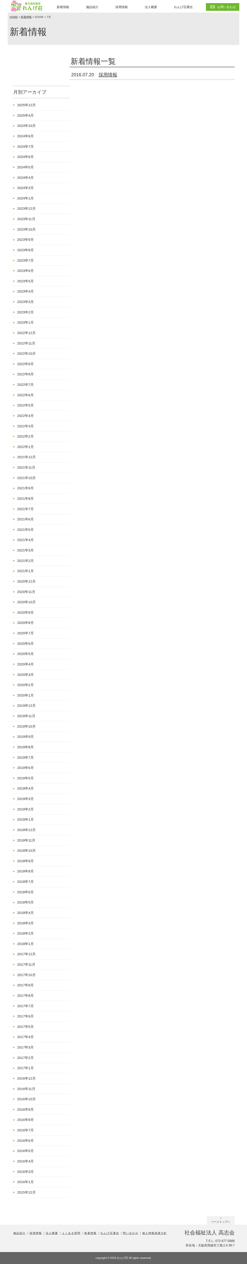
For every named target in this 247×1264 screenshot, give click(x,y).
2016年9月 (25, 1109)
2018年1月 (25, 944)
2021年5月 (25, 530)
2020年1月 (25, 695)
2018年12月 (26, 830)
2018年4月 (25, 913)
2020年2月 (25, 685)
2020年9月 (25, 612)
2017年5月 (25, 1027)
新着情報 (63, 7)
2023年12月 (26, 208)
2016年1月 (25, 1182)
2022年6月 (25, 395)
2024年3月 (25, 188)
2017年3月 (25, 1047)
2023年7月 (25, 260)
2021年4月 (25, 540)
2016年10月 (26, 1099)
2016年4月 (25, 1161)
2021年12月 (26, 457)
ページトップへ (220, 1221)
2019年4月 (25, 788)
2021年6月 (25, 519)
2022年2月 (25, 436)
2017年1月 (25, 1068)
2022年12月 (26, 333)
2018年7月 (25, 882)
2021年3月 (25, 550)
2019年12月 (26, 705)
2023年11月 (26, 219)
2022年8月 (25, 374)
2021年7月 (25, 509)
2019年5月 (25, 778)
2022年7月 (25, 385)
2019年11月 (26, 716)
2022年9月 (25, 364)
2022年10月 (26, 353)
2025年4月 (25, 115)
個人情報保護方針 (154, 1233)
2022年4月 (25, 416)
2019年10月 (26, 726)
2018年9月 (25, 861)
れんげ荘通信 (183, 7)
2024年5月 (25, 167)
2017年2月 (25, 1058)
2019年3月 (25, 799)
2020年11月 (26, 592)
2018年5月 (25, 902)
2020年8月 (25, 623)
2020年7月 (25, 633)
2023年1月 (25, 322)
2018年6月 (25, 892)
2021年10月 (26, 478)
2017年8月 (25, 995)
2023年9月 (25, 240)
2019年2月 (25, 809)
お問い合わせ (226, 7)
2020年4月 (25, 664)
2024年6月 (25, 157)
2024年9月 (25, 136)
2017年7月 (25, 1006)
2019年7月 (25, 757)
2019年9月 (25, 737)
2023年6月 (25, 271)
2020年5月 (25, 654)
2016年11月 (26, 1089)
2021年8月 (25, 498)
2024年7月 (25, 146)
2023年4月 (25, 291)
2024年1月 (25, 198)
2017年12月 (26, 954)
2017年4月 (25, 1037)
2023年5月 (25, 281)
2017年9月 (25, 985)
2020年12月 (26, 581)
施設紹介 (92, 7)
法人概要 (151, 7)
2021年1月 (25, 571)
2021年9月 (25, 488)
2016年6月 (25, 1140)
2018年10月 (26, 850)
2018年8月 (25, 871)
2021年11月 (26, 467)
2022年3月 (25, 426)
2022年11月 (26, 343)
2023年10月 (26, 229)
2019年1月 (25, 819)
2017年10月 (26, 975)
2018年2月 (25, 933)
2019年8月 (25, 747)
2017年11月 (26, 964)
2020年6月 (25, 643)
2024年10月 (26, 126)
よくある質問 (71, 1233)
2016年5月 (25, 1151)
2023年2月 (25, 312)
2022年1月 (25, 447)
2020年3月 (25, 675)
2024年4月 (25, 178)
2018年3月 (25, 923)
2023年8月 (25, 250)
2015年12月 (26, 1192)
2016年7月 (25, 1130)
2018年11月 (26, 840)
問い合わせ (130, 1233)
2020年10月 (26, 602)
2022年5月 (25, 405)
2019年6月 (25, 768)
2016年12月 (26, 1078)
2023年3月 (25, 302)
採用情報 (121, 7)
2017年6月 (25, 1016)
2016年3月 (25, 1172)
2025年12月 (26, 105)
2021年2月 (25, 561)
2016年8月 (25, 1120)
